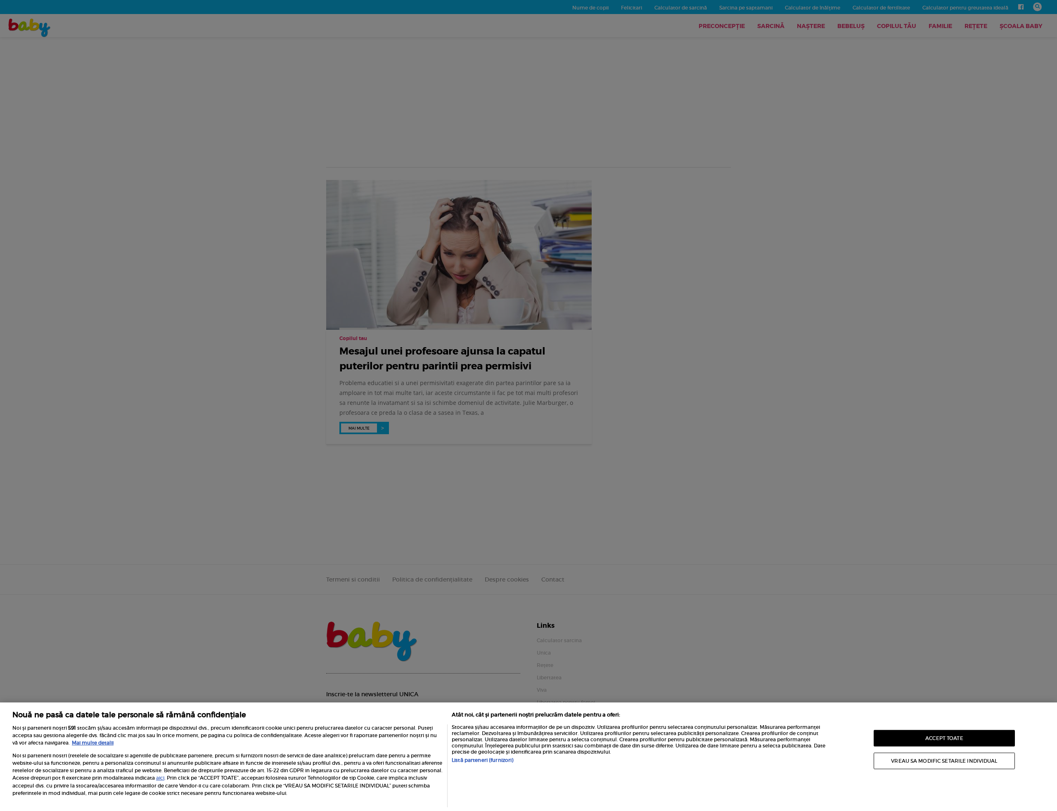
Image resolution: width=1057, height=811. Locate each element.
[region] (528, 756)
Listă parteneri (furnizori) (482, 760)
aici (160, 778)
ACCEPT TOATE (944, 738)
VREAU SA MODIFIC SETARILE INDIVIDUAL (944, 761)
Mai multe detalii (93, 743)
